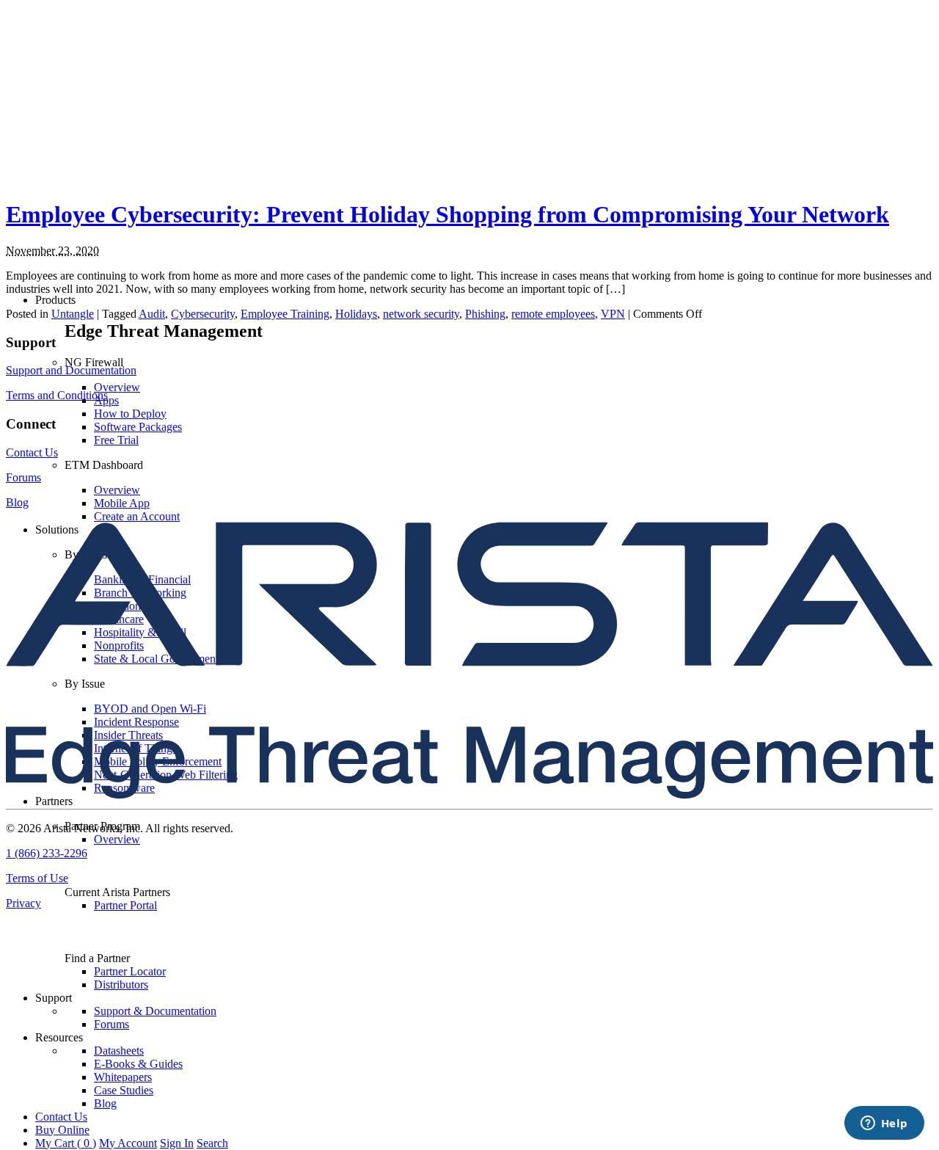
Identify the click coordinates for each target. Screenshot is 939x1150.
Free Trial (116, 440)
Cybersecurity (203, 313)
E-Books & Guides (138, 1064)
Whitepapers (123, 1077)
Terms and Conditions (57, 395)
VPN (613, 313)
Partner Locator (130, 971)
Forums (111, 1024)
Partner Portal (125, 905)
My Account (128, 1143)
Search (212, 1143)
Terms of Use (37, 878)
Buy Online (62, 1130)
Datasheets (119, 1050)
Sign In (177, 1143)
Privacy (23, 903)
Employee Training (285, 313)
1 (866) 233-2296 (46, 853)
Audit (152, 313)
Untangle (72, 313)
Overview (117, 387)
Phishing (485, 313)
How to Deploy (130, 413)
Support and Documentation (71, 370)
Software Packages (138, 427)
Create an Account (137, 516)
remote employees (553, 313)
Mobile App (122, 503)
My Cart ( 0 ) (65, 1143)
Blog (105, 1103)
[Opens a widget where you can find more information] (884, 1124)
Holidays (356, 313)
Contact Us (61, 1116)
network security (421, 313)
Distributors (121, 984)
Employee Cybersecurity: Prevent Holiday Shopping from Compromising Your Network (447, 214)
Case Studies (123, 1090)
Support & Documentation (155, 1011)
